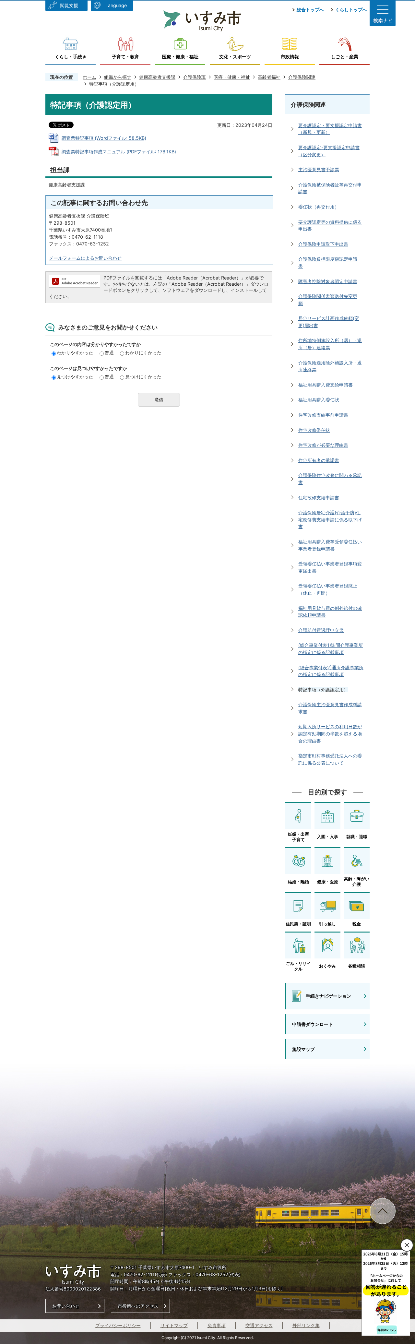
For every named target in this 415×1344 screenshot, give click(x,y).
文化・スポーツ (235, 56)
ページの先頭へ (382, 1211)
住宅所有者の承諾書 (318, 460)
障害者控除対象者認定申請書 (327, 281)
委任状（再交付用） (318, 206)
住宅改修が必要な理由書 (323, 445)
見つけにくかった (143, 376)
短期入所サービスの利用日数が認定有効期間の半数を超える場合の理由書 (330, 733)
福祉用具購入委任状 (318, 399)
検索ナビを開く (383, 13)
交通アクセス (259, 1325)
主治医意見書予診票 (318, 169)
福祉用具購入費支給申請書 (325, 384)
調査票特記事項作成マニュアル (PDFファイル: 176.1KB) (119, 151)
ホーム (89, 77)
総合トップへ (310, 9)
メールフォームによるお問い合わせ (85, 258)
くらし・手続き (71, 56)
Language (116, 5)
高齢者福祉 (269, 77)
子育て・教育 (125, 56)
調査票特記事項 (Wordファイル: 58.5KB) (104, 138)
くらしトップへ (351, 9)
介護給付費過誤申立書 (321, 630)
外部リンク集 (306, 1325)
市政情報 (290, 56)
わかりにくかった (143, 352)
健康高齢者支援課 (157, 77)
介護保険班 (194, 77)
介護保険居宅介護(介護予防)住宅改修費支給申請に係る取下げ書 (330, 519)
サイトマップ (174, 1325)
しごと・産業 (344, 56)
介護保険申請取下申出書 (323, 244)
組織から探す (117, 77)
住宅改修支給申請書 (318, 497)
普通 (109, 352)
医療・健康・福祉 (180, 56)
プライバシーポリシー (118, 1325)
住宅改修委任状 (314, 430)
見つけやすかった (75, 376)
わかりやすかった (75, 352)
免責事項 (217, 1325)
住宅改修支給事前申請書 (323, 415)
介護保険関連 (301, 77)
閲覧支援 (69, 5)
